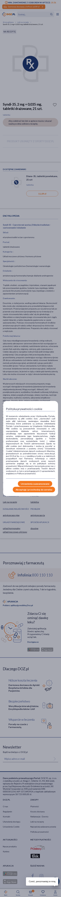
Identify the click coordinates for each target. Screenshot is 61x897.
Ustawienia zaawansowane (35, 483)
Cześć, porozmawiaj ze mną (42, 881)
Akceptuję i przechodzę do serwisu (34, 489)
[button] (56, 878)
